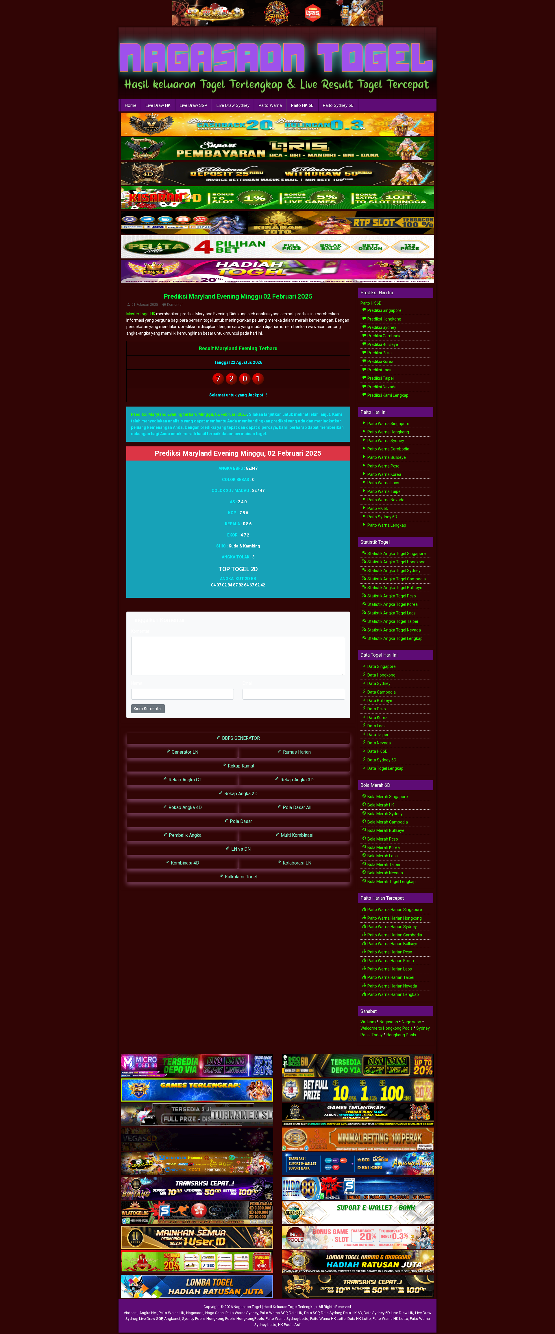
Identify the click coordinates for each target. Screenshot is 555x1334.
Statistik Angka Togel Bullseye (394, 587)
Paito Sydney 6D (338, 105)
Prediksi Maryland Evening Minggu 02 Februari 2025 (238, 296)
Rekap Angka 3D (296, 779)
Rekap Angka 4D (184, 807)
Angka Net (148, 1313)
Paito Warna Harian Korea (390, 960)
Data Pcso (376, 709)
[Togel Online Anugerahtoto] (358, 1164)
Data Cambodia (381, 692)
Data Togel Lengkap (385, 768)
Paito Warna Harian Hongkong (394, 918)
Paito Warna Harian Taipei (390, 977)
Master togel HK (140, 314)
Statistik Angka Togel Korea (392, 604)
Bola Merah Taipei (383, 864)
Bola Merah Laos (382, 856)
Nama (136, 683)
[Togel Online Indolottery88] (358, 1188)
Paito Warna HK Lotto (328, 1318)
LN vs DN (240, 849)
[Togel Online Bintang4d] (197, 1188)
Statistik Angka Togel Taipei (392, 621)
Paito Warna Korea (384, 474)
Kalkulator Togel (240, 877)
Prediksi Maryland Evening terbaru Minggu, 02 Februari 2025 (189, 414)
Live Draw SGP (193, 105)
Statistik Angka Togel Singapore (396, 553)
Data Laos (376, 726)
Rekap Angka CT (184, 779)
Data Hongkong (381, 675)
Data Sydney (379, 683)
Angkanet (172, 1318)
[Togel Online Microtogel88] (197, 1065)
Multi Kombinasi (296, 835)
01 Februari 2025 (145, 305)
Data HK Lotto (359, 1318)
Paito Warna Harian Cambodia (394, 935)
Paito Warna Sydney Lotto (287, 1318)
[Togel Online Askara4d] (197, 1164)
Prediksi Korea (380, 361)
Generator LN (184, 752)
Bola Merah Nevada (385, 873)
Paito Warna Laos (383, 482)
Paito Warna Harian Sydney (392, 926)
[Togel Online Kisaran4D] (277, 198)
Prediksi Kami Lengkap (387, 395)
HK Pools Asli (289, 1324)
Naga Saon (214, 1313)
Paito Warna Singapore (388, 423)
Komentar (175, 305)
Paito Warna (270, 105)
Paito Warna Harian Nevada (392, 986)
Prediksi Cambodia (384, 336)
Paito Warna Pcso (383, 466)
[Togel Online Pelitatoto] (277, 247)
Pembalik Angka (184, 835)
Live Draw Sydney (233, 105)
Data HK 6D (377, 751)
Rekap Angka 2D (240, 793)
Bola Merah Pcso (382, 839)
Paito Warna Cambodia (388, 449)
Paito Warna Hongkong (388, 432)
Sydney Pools (193, 1318)
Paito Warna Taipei (384, 491)
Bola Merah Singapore (387, 796)
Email (248, 683)
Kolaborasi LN (296, 863)
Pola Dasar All (296, 807)
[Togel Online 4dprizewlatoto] (197, 1237)
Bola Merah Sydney (385, 813)
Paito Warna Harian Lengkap (393, 994)
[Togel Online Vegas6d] (197, 1139)
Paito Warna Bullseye (386, 457)
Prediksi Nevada (382, 387)
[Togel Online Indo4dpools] (197, 1286)
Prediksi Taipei (380, 378)
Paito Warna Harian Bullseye (393, 943)
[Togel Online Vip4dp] (358, 1115)
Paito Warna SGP (273, 1313)
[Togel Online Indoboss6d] (358, 1065)
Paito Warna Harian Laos (389, 969)
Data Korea (377, 717)
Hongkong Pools (401, 1035)
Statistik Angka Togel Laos (391, 613)
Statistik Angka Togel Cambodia (396, 579)
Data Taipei (377, 734)
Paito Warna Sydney (385, 440)
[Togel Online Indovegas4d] (358, 1286)
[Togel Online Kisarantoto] (277, 222)
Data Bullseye (379, 700)
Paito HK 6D (302, 105)
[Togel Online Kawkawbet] (197, 1115)
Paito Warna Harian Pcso (389, 952)
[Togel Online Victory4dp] (197, 1090)
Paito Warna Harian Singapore (394, 909)
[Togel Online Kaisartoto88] (197, 1262)
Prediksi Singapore (384, 310)
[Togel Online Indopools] (358, 1237)
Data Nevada (379, 743)
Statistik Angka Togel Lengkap (395, 638)
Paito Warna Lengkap (386, 525)
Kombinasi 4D (184, 863)
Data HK (295, 1313)
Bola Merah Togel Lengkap (391, 881)
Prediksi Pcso (379, 353)
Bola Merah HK (380, 805)
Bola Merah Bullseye (385, 830)
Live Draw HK (158, 105)
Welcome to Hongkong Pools (386, 1028)
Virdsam (368, 1022)
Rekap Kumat (240, 766)
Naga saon (411, 1022)
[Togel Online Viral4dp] (277, 271)
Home (130, 105)
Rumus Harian (296, 752)
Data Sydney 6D (381, 760)
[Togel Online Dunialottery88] (358, 1139)
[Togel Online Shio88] (358, 1262)
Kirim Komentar (148, 708)
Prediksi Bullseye (382, 344)
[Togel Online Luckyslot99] (358, 1090)
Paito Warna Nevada (385, 500)
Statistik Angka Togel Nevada (394, 630)
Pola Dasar (240, 821)
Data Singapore (381, 666)
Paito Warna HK (171, 1313)
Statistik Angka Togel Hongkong (396, 562)
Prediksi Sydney (381, 327)
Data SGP (311, 1313)
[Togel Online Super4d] (277, 173)
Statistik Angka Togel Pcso (391, 596)
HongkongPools (250, 1318)
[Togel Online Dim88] (277, 149)
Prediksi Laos (379, 370)
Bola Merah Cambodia (387, 822)
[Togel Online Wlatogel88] (197, 1213)
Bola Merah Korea (383, 847)
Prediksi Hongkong (384, 319)
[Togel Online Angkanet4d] (358, 1213)
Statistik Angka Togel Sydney (394, 570)
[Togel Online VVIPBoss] (277, 124)
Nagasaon (389, 1022)
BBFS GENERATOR (240, 738)
